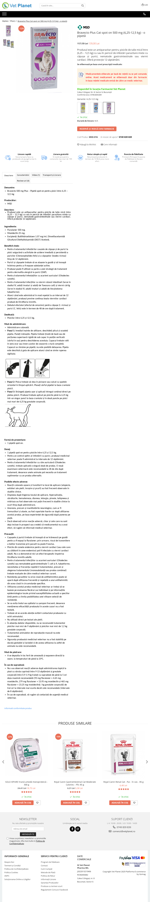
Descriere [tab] (8, 175)
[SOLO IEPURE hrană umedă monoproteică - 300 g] (26, 755)
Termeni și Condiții (12, 865)
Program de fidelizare (50, 862)
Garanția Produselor (49, 882)
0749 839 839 (123, 827)
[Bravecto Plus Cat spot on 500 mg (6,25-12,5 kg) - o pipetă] (44, 59)
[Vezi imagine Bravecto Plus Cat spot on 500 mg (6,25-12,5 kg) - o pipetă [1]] (8, 43)
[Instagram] (77, 829)
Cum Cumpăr (46, 869)
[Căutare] (82, 5)
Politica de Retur (48, 875)
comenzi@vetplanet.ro (123, 831)
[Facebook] (72, 829)
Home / (6, 21)
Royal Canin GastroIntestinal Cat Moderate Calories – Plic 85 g (75, 783)
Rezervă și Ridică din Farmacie (97, 128)
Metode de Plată (48, 872)
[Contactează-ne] (144, 14)
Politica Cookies (11, 872)
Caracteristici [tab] (23, 175)
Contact (44, 865)
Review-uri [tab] (23, 180)
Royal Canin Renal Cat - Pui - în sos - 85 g (123, 781)
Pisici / (13, 21)
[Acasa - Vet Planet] (16, 5)
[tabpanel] (44, 59)
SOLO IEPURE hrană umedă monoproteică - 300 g (26, 783)
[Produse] (4, 15)
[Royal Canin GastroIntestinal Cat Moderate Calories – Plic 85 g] (75, 755)
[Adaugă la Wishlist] (37, 802)
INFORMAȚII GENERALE (16, 856)
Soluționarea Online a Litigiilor (17, 879)
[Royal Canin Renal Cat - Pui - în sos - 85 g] (123, 755)
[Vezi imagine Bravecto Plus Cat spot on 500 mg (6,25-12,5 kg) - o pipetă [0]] (8, 31)
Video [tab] (36, 175)
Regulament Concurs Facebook (54, 889)
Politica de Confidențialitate (16, 869)
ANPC (6, 875)
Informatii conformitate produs (18, 708)
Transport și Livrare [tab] (52, 175)
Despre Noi (9, 862)
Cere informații (110, 144)
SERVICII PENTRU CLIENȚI (54, 856)
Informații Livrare (48, 879)
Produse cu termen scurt (51, 886)
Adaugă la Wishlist (87, 144)
